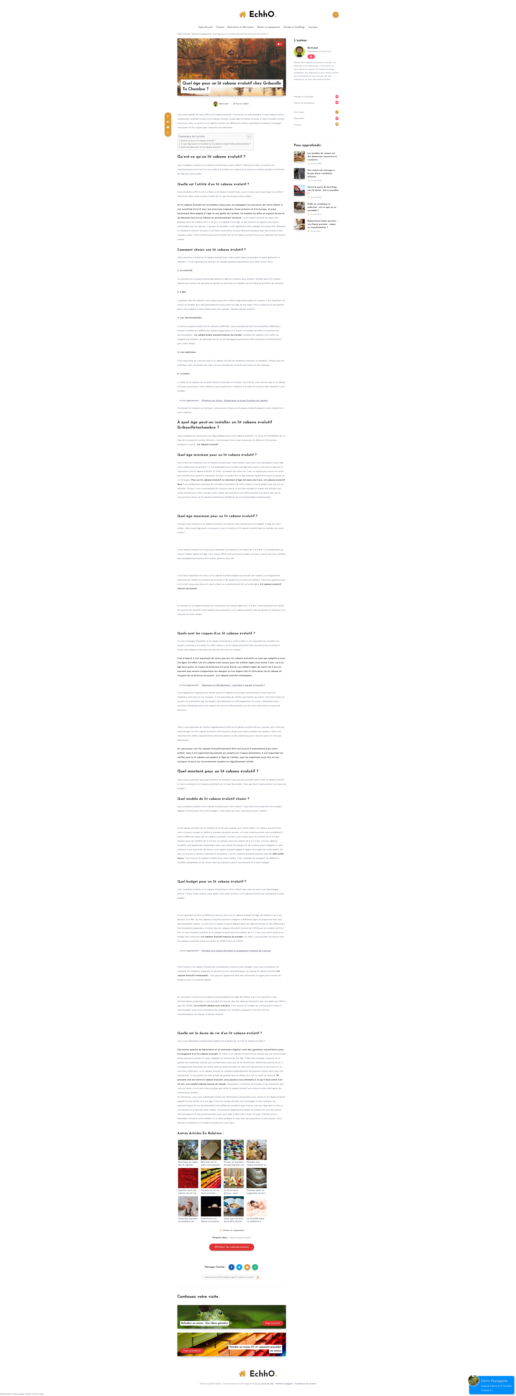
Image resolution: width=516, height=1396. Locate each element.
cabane (232, 1237)
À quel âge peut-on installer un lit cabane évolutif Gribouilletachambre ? (216, 143)
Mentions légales (284, 1383)
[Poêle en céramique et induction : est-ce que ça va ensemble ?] (299, 207)
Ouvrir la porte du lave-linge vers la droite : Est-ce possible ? (323, 190)
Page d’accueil (205, 27)
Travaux (220, 27)
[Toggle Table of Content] (248, 136)
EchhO (260, 15)
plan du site (267, 1383)
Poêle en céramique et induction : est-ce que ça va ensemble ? (321, 207)
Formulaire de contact (305, 1383)
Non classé (299, 112)
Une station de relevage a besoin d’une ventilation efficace (321, 173)
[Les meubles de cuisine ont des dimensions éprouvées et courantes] (299, 156)
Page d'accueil (183, 34)
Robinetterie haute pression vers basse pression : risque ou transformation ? (321, 224)
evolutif (247, 1237)
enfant (240, 1237)
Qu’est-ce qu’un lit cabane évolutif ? (198, 140)
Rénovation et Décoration (240, 27)
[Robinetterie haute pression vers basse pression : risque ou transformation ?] (299, 224)
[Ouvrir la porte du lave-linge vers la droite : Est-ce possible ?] (299, 190)
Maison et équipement (268, 27)
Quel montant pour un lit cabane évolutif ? (201, 147)
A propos (313, 27)
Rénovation (299, 118)
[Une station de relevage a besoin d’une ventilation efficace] (299, 173)
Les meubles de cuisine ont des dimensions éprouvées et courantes (322, 156)
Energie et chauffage (294, 27)
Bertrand (312, 48)
